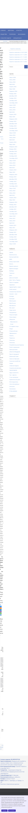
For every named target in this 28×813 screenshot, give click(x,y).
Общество (12, 319)
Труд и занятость (13, 372)
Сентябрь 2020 (13, 241)
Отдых (11, 328)
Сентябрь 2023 (13, 158)
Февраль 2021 (13, 230)
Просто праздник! (14, 354)
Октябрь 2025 (13, 100)
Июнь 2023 (12, 165)
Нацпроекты (12, 312)
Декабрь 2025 (13, 96)
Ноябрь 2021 (12, 209)
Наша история (13, 314)
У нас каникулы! (13, 377)
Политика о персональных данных (9, 783)
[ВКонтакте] (1, 605)
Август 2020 (12, 244)
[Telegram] (1, 614)
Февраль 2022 (13, 202)
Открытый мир (13, 331)
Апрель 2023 (12, 170)
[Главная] (1, 41)
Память (11, 335)
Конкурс (11, 296)
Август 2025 (12, 105)
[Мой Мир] (1, 609)
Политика (5, 41)
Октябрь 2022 (13, 183)
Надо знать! (12, 310)
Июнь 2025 (12, 109)
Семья (11, 363)
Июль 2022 (12, 190)
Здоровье (12, 284)
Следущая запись (2, 745)
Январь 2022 (12, 204)
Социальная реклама (15, 368)
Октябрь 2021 (13, 211)
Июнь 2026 (12, 82)
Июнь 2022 (12, 193)
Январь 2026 (12, 93)
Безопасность (13, 254)
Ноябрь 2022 (12, 181)
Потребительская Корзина (16, 345)
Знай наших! (12, 289)
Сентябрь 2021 (13, 214)
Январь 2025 (12, 121)
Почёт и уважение (14, 347)
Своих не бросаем (14, 359)
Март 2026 (12, 89)
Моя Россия (12, 303)
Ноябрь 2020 (12, 237)
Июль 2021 (12, 218)
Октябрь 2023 (13, 156)
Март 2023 (12, 172)
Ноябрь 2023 (12, 153)
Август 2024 (12, 133)
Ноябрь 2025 (12, 98)
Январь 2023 (12, 177)
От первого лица (13, 326)
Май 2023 (12, 167)
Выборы (11, 271)
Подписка (12, 338)
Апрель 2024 (12, 142)
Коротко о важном (15, 48)
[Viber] (1, 610)
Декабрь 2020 (13, 234)
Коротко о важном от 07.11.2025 (18, 61)
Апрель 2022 (12, 197)
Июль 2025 (12, 107)
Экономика (12, 389)
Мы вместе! (12, 305)
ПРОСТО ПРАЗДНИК (14, 352)
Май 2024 (12, 140)
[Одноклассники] (1, 607)
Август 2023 (12, 160)
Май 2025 (12, 112)
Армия (11, 252)
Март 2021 (12, 227)
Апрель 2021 (12, 225)
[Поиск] (26, 66)
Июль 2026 (12, 79)
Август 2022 (12, 188)
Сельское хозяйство (14, 361)
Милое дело (12, 301)
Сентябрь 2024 (13, 130)
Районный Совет (14, 356)
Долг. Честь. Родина (14, 280)
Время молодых (13, 268)
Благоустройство (13, 257)
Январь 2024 (12, 149)
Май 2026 (12, 84)
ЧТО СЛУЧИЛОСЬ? (14, 384)
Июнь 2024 (12, 137)
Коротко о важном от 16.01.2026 (18, 52)
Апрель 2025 (12, 114)
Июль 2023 (12, 163)
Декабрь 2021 (13, 207)
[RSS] (27, 326)
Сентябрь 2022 (13, 186)
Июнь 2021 (12, 220)
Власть (11, 264)
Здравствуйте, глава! (15, 287)
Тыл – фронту (12, 375)
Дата (10, 275)
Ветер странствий (14, 261)
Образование (13, 322)
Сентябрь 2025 (13, 103)
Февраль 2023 (13, 174)
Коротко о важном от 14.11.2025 (18, 59)
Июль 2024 (12, 135)
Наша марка (12, 317)
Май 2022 (12, 195)
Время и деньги (13, 266)
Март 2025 (12, 116)
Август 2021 (12, 216)
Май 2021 (12, 223)
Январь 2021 (12, 232)
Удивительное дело (14, 379)
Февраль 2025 (13, 119)
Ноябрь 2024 (12, 126)
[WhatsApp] (1, 612)
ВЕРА (10, 259)
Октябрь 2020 (13, 239)
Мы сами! (12, 308)
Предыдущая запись (1, 747)
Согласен (4, 810)
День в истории (13, 277)
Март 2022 (12, 200)
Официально (13, 333)
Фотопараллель (13, 382)
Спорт (11, 324)
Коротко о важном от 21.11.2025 (18, 54)
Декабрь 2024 (13, 123)
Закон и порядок (13, 282)
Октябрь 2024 (13, 128)
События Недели (14, 365)
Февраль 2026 (13, 91)
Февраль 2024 (13, 146)
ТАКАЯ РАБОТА (13, 370)
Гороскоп (11, 273)
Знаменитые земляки (15, 291)
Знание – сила (13, 294)
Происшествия (13, 349)
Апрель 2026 (12, 86)
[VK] (27, 325)
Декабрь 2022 (13, 179)
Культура (11, 298)
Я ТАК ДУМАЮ (13, 391)
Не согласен (12, 810)
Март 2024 (12, 144)
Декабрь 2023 (13, 151)
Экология (12, 386)
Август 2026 (12, 77)
